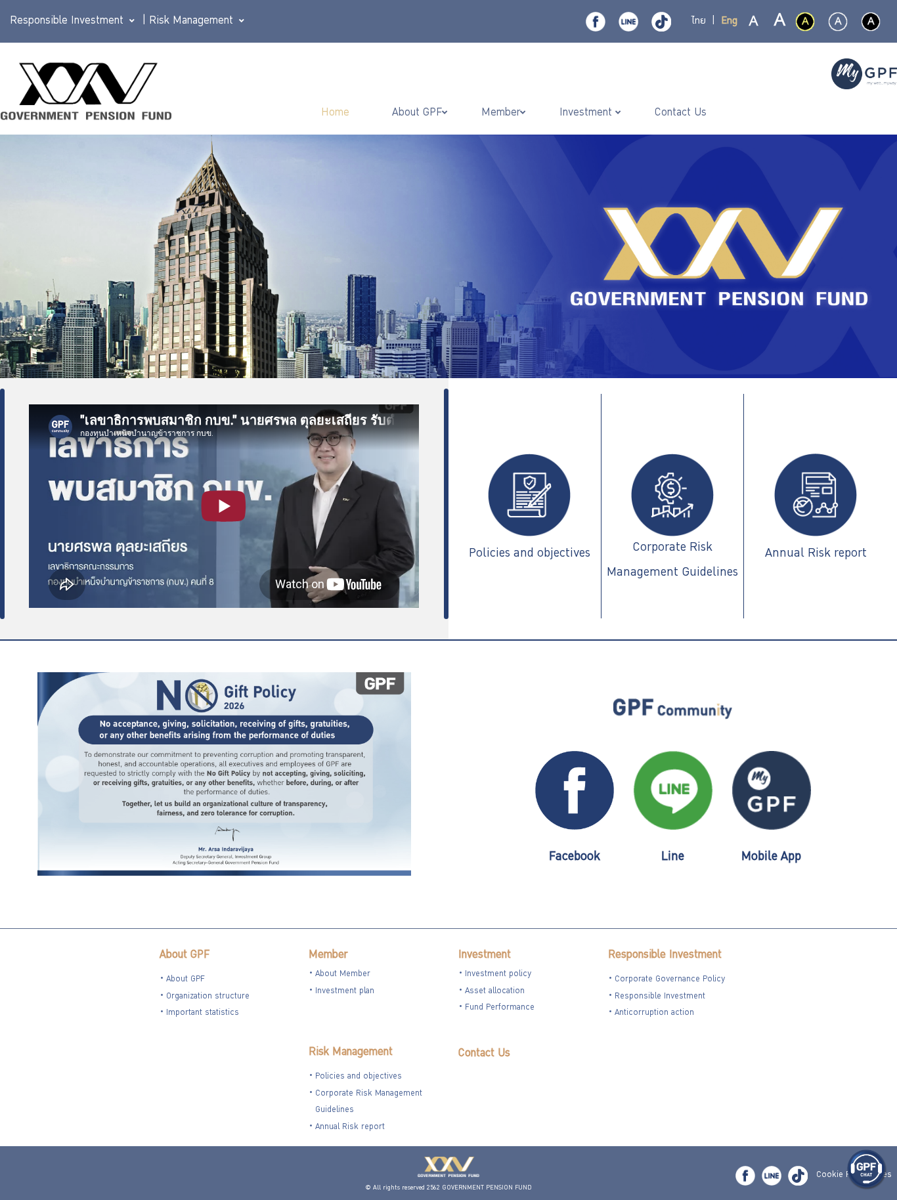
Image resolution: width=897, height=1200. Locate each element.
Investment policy (498, 974)
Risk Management (351, 1052)
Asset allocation (495, 992)
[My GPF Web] (864, 75)
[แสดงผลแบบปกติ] (838, 22)
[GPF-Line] (628, 22)
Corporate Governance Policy (670, 980)
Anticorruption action (654, 1013)
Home (337, 113)
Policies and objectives (529, 554)
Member (328, 955)
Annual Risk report (816, 554)
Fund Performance (500, 1008)
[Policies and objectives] (529, 496)
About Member (342, 974)
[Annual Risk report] (815, 496)
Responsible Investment (665, 955)
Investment (484, 955)
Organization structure (208, 997)
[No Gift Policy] (224, 775)
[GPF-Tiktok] (661, 22)
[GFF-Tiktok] (798, 1176)
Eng (729, 22)
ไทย (698, 22)
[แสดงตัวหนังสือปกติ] (754, 22)
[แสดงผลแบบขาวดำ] (871, 22)
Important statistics (202, 1013)
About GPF (184, 955)
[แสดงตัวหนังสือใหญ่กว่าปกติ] (779, 22)
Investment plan (344, 992)
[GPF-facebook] (595, 22)
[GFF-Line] (771, 1176)
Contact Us (484, 1054)
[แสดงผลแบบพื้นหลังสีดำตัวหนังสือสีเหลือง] (805, 22)
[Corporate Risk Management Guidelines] (672, 496)
